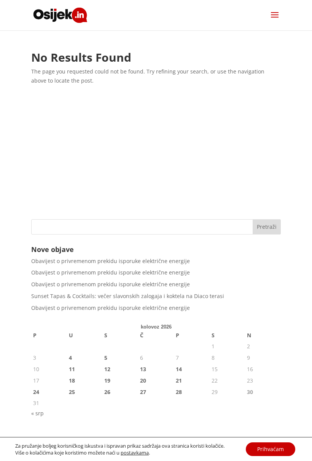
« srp (37, 413)
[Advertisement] (156, 154)
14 (179, 369)
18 (72, 380)
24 (36, 392)
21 (179, 380)
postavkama (135, 452)
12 (107, 369)
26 (107, 392)
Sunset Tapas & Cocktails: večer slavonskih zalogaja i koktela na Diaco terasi (127, 296)
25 (72, 392)
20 (143, 380)
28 (179, 392)
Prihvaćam (270, 449)
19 (107, 380)
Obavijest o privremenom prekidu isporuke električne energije (110, 261)
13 (143, 369)
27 (143, 392)
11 (72, 369)
